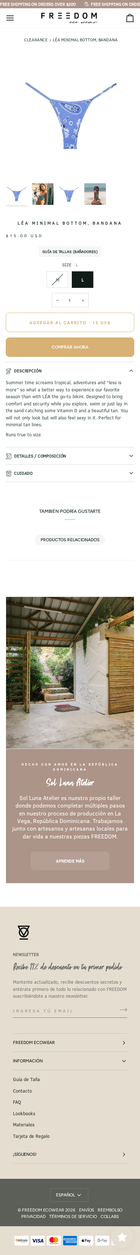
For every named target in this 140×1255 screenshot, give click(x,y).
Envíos (86, 1210)
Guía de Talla (26, 1079)
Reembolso (110, 1210)
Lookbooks (24, 1113)
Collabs (110, 1216)
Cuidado (23, 473)
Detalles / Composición (40, 456)
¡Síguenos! (25, 1154)
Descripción (28, 370)
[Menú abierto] (16, 18)
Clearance (36, 39)
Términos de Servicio (73, 1216)
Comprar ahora (70, 347)
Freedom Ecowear (34, 1042)
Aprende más (70, 861)
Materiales (23, 1124)
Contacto (22, 1091)
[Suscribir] (121, 1010)
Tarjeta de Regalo (31, 1136)
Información (28, 1060)
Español (65, 1194)
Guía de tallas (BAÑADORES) (69, 251)
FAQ (17, 1102)
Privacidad (33, 1216)
